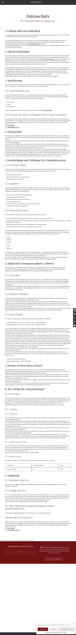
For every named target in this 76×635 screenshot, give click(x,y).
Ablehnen (54, 629)
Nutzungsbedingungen (34, 44)
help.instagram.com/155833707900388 (21, 361)
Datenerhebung (48, 110)
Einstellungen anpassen (67, 629)
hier (40, 384)
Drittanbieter (31, 226)
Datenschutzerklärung (56, 632)
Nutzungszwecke (48, 59)
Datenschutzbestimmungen (54, 553)
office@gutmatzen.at (13, 127)
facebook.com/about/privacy (19, 359)
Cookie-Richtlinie (48, 632)
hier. (64, 438)
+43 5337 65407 (11, 125)
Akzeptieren (43, 629)
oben (35, 379)
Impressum (64, 632)
